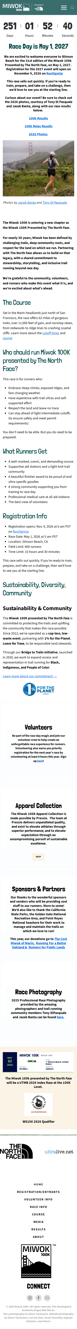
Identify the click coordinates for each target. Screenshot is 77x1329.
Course (38, 1214)
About (38, 1237)
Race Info (38, 1207)
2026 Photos (38, 134)
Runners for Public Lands (47, 947)
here (40, 761)
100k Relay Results (39, 126)
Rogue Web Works (44, 1310)
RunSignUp (54, 73)
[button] (64, 7)
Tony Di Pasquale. (54, 202)
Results (38, 1229)
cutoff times (50, 333)
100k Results (38, 118)
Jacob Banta (27, 202)
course (7, 338)
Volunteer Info (38, 1199)
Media (38, 1222)
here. (60, 1017)
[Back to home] (23, 7)
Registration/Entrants (38, 1192)
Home (38, 1184)
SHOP (38, 857)
